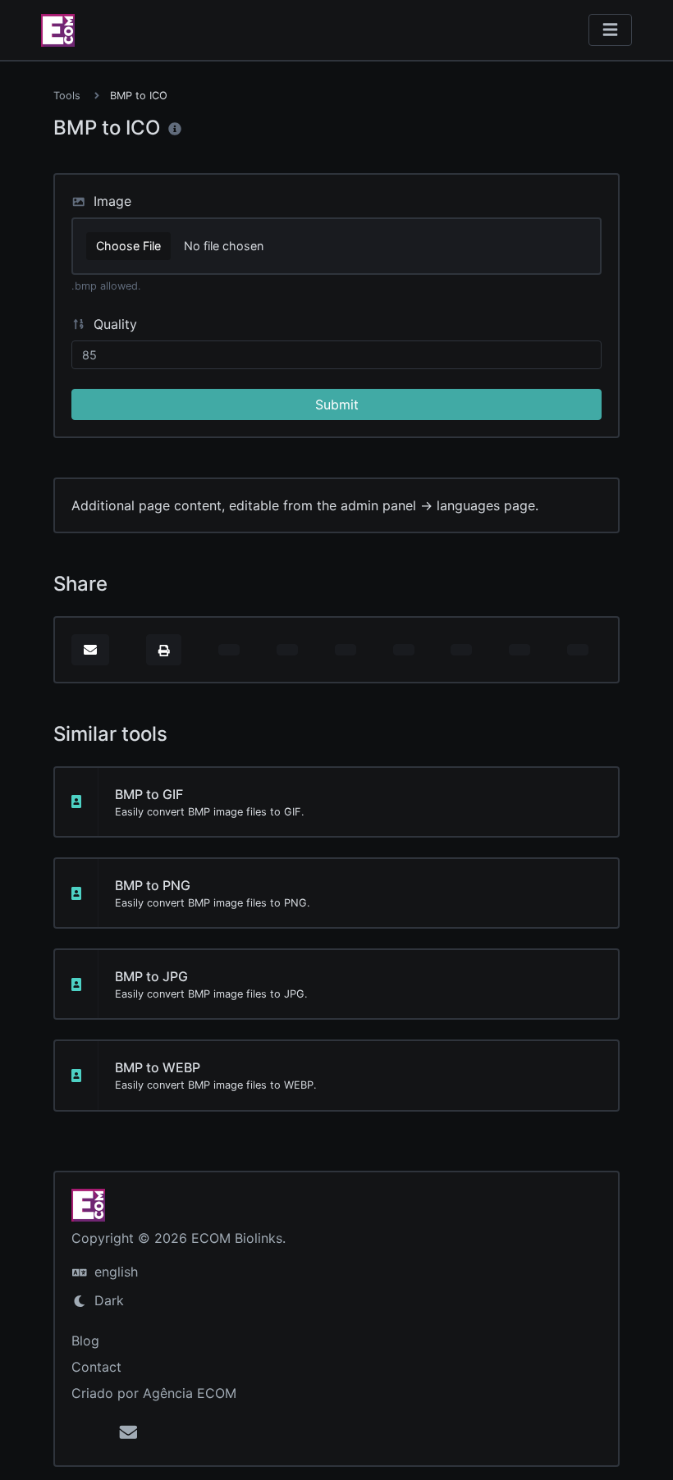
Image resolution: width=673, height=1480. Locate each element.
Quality (113, 324)
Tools (66, 95)
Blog (85, 1340)
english (114, 1271)
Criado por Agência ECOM (153, 1393)
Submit (337, 404)
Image (110, 201)
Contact (96, 1367)
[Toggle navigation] (610, 30)
